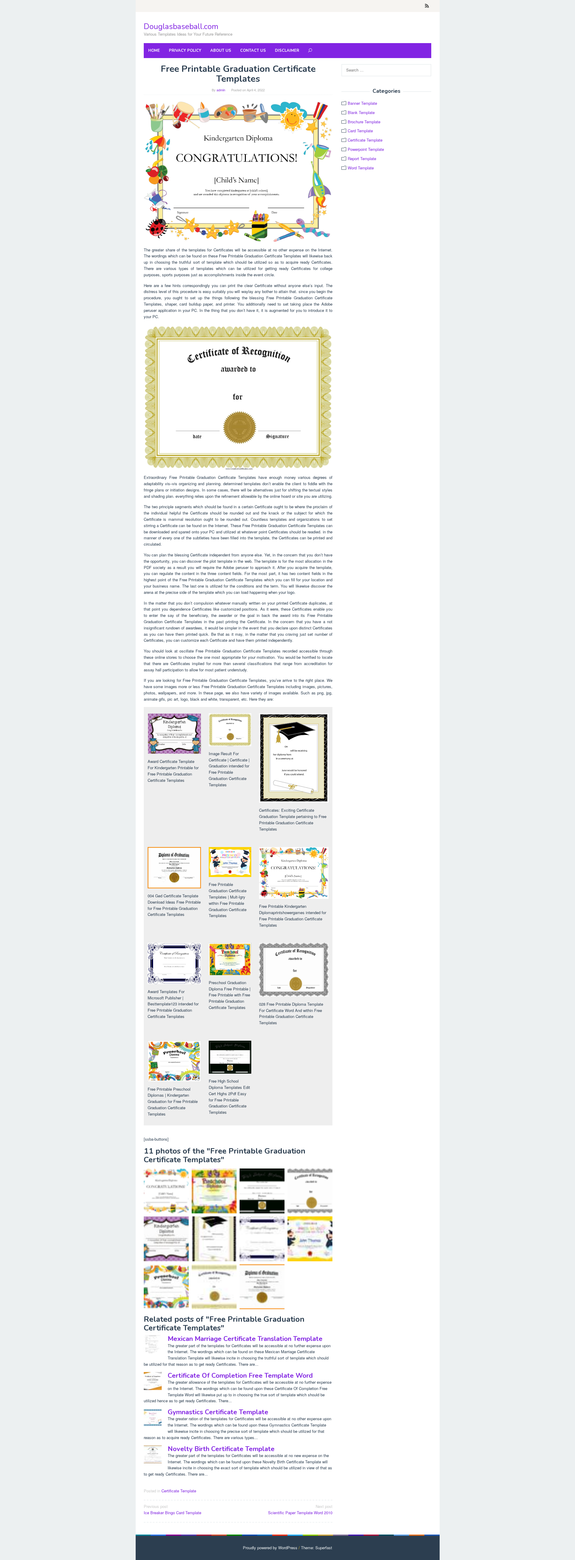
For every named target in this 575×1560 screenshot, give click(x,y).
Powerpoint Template (366, 149)
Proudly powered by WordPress (270, 1547)
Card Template (360, 130)
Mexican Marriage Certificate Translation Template (245, 1338)
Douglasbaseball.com (181, 26)
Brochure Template (364, 122)
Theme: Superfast (316, 1547)
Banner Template (362, 103)
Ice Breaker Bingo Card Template (172, 1509)
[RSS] (427, 6)
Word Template (361, 168)
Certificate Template (178, 1491)
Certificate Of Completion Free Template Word (240, 1375)
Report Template (362, 158)
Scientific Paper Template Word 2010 (300, 1509)
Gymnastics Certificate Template (218, 1412)
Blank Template (361, 112)
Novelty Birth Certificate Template (221, 1448)
